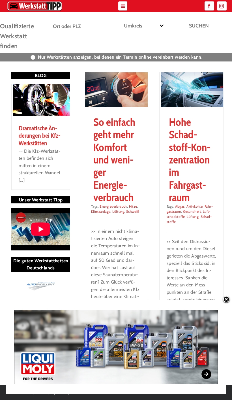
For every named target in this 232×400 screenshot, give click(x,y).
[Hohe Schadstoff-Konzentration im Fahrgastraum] (191, 89)
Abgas (179, 206)
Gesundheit (192, 211)
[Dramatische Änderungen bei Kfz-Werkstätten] (41, 100)
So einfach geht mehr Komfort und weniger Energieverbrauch (114, 159)
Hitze (133, 206)
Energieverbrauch (113, 206)
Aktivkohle (194, 206)
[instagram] (222, 5)
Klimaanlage (100, 211)
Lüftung (118, 211)
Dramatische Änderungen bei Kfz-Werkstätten (40, 135)
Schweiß (132, 211)
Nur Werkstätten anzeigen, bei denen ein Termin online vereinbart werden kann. (120, 57)
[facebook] (209, 5)
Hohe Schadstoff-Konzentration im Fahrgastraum (189, 159)
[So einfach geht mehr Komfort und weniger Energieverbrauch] (116, 89)
